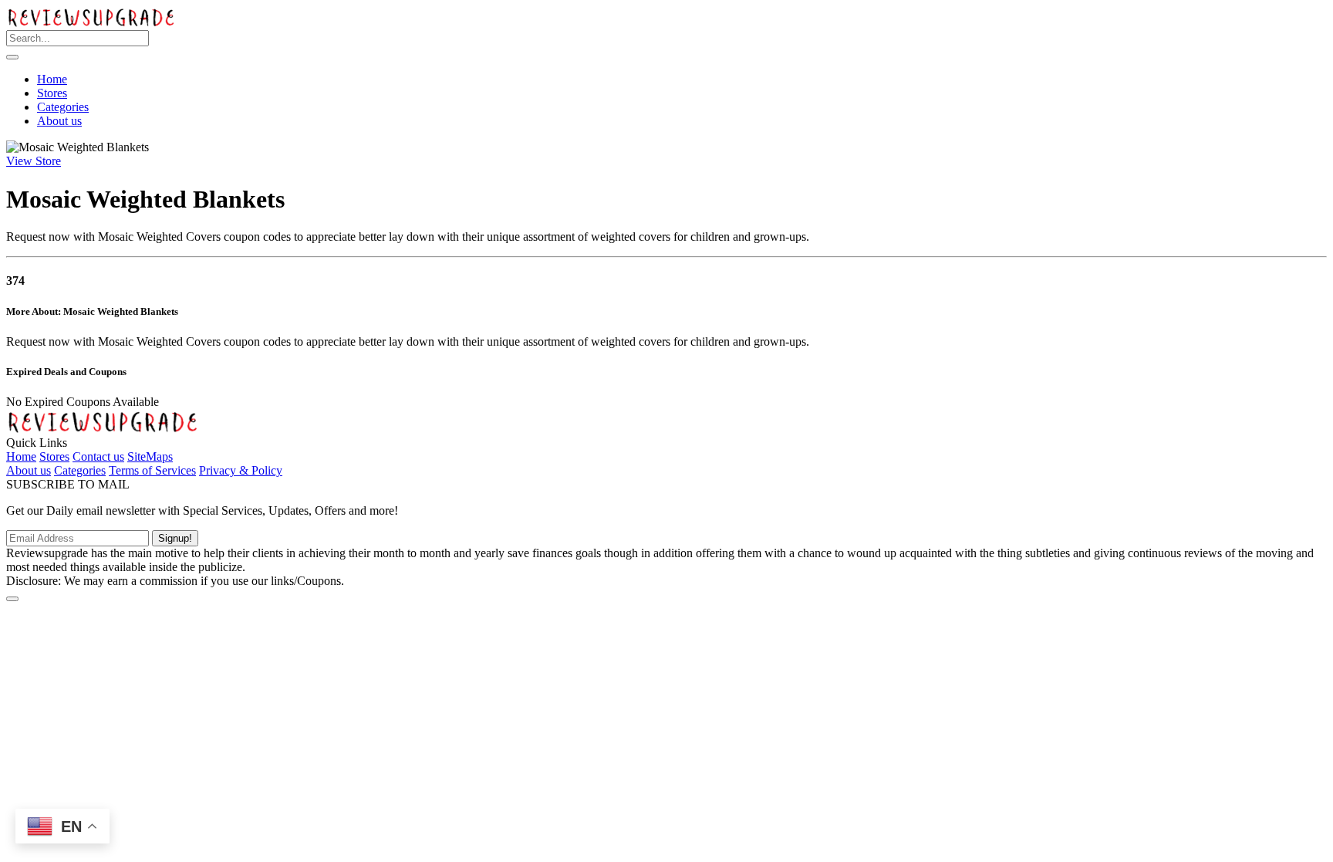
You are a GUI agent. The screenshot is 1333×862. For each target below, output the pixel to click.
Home (52, 79)
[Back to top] (12, 599)
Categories (63, 106)
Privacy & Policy (240, 470)
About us (59, 120)
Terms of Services (152, 470)
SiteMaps (150, 456)
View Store (33, 160)
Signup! (175, 538)
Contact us (98, 456)
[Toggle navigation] (12, 57)
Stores (52, 93)
